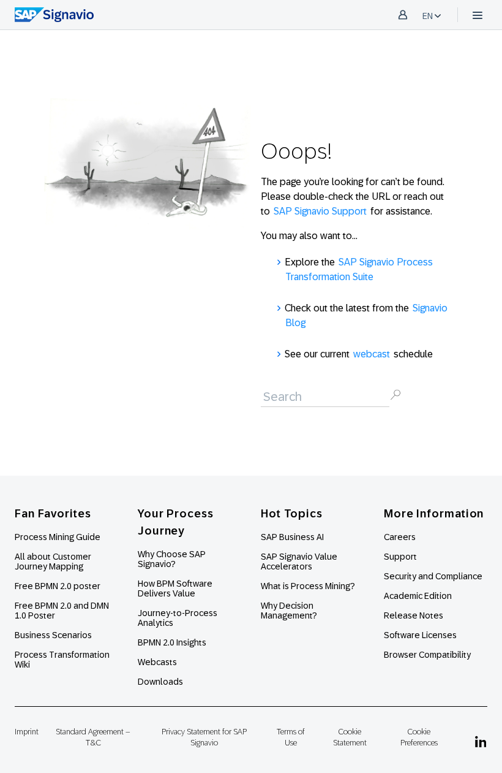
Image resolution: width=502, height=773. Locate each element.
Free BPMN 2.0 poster (57, 586)
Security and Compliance (433, 576)
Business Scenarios (53, 635)
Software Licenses (420, 635)
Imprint (27, 731)
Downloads (160, 682)
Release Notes (413, 615)
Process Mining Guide (57, 537)
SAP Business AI (292, 537)
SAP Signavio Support (320, 211)
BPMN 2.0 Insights (172, 642)
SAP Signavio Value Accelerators (299, 561)
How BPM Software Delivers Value (175, 588)
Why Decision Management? (289, 610)
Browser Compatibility (427, 655)
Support (400, 557)
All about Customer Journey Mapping (53, 561)
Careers (400, 537)
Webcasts (157, 662)
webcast (371, 354)
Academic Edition (418, 596)
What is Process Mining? (308, 586)
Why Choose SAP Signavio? (172, 559)
